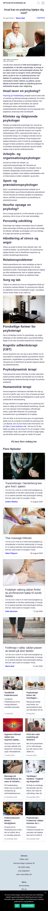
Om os (24, 889)
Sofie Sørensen (11, 611)
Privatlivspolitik (28, 906)
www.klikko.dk (26, 874)
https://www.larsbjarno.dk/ (16, 426)
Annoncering (24, 886)
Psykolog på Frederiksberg (13, 96)
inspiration (41, 18)
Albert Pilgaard (11, 553)
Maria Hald (20, 18)
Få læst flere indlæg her (24, 441)
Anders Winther (11, 502)
